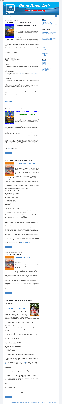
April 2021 (44, 46)
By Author (16, 13)
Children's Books (45, 65)
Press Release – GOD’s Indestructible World (18, 22)
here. (14, 96)
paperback (22, 73)
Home (6, 13)
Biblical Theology (45, 64)
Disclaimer (55, 402)
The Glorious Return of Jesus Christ (47, 22)
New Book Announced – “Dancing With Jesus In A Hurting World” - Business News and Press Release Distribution (49, 33)
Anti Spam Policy (27, 402)
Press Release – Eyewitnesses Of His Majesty (18, 300)
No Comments (17, 20)
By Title (10, 13)
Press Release (12, 20)
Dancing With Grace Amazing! (47, 39)
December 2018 (45, 52)
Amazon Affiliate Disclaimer (15, 402)
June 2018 (44, 55)
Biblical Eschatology (14, 252)
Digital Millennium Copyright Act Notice (37, 402)
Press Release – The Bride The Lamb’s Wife (49, 25)
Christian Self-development (46, 68)
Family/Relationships (45, 69)
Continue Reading (8, 101)
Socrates (15, 401)
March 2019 (44, 50)
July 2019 (43, 48)
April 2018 (44, 56)
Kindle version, (34, 73)
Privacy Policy (51, 402)
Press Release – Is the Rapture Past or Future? (19, 160)
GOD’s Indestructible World (13, 109)
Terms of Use (45, 402)
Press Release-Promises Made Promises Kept (49, 24)
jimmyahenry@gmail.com (21, 94)
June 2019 (44, 49)
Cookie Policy (22, 402)
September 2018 (45, 53)
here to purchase (9, 148)
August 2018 (44, 54)
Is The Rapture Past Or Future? (14, 254)
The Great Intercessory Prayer (47, 23)
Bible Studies (44, 62)
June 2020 (44, 47)
